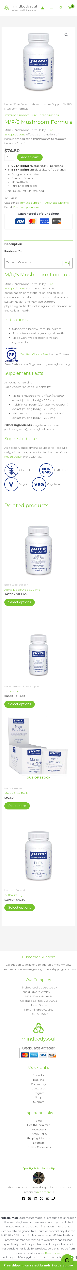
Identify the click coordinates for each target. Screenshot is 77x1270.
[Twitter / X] (41, 1198)
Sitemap (38, 1142)
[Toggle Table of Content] (64, 263)
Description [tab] (13, 244)
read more (44, 1192)
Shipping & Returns (38, 1138)
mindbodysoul (24, 6)
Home (8, 104)
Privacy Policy (38, 1133)
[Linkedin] (35, 1198)
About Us (38, 1075)
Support (38, 1101)
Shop (38, 1097)
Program (38, 1093)
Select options (19, 602)
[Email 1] (47, 1198)
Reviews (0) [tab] (13, 251)
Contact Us (39, 1088)
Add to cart (30, 157)
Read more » (53, 1253)
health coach (13, 456)
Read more (17, 806)
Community (38, 1084)
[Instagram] (29, 1198)
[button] (61, 7)
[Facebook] (23, 1198)
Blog (39, 1120)
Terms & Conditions (38, 1147)
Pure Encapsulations (26, 104)
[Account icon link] (42, 8)
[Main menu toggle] (51, 8)
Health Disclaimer (38, 1124)
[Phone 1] (53, 1198)
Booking (38, 1079)
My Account (38, 1129)
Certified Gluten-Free (34, 354)
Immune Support (51, 104)
